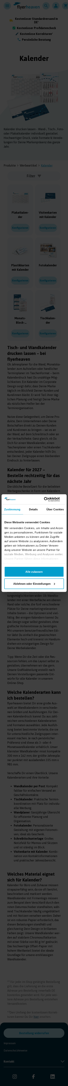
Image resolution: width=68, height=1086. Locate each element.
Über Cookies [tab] (55, 509)
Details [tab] (33, 509)
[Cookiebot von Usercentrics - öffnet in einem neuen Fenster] (48, 499)
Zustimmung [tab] (12, 509)
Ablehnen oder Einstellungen (32, 583)
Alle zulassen (33, 571)
